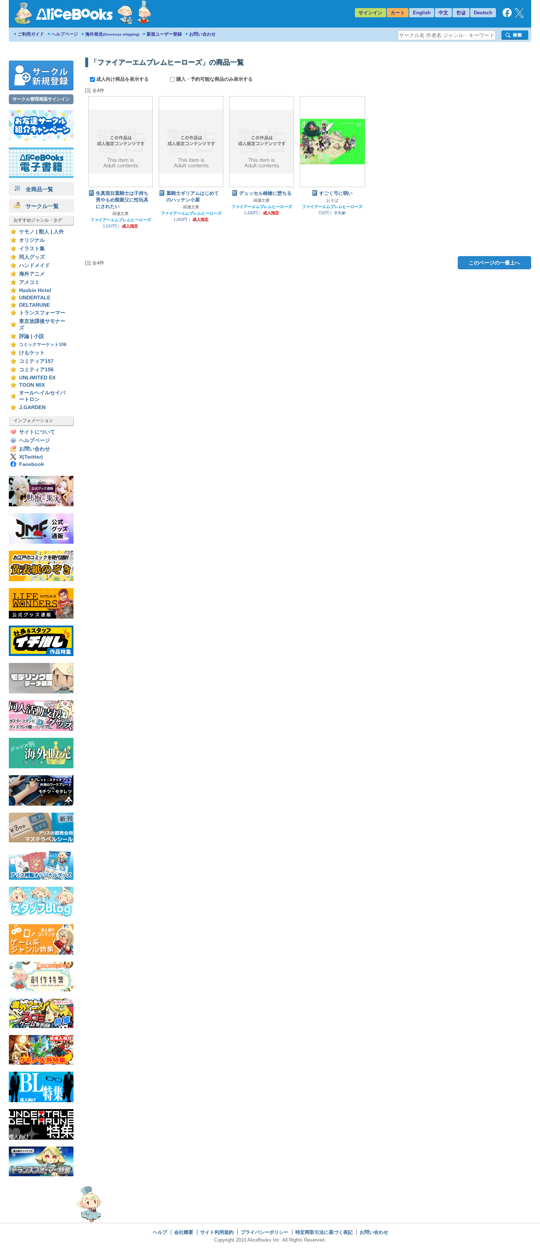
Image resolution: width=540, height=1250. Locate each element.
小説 (39, 336)
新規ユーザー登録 (164, 34)
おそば (332, 200)
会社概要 (183, 1232)
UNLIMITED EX (37, 377)
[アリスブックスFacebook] (507, 15)
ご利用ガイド (31, 34)
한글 (461, 12)
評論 (24, 336)
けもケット (32, 353)
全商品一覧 (36, 189)
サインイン (370, 12)
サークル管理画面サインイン (41, 99)
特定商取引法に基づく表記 (324, 1232)
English (422, 12)
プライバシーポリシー (264, 1232)
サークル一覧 (39, 206)
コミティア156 (36, 369)
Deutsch (483, 12)
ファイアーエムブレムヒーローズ (120, 220)
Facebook (31, 464)
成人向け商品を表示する (122, 79)
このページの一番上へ (494, 263)
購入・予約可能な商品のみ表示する (214, 79)
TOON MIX (32, 385)
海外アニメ (32, 274)
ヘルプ (160, 1232)
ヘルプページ (64, 34)
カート (397, 12)
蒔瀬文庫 (120, 213)
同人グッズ (32, 257)
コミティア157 (36, 361)
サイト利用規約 (217, 1232)
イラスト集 (32, 248)
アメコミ (29, 282)
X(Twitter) (31, 457)
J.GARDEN (32, 407)
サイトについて (37, 432)
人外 (59, 231)
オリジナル (32, 240)
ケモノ (27, 231)
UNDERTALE (34, 297)
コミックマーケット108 (42, 344)
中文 (443, 12)
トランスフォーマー (42, 313)
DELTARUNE (34, 305)
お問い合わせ (202, 34)
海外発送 (112, 34)
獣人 (44, 231)
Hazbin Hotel (35, 290)
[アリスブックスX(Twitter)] (519, 16)
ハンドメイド (34, 265)
